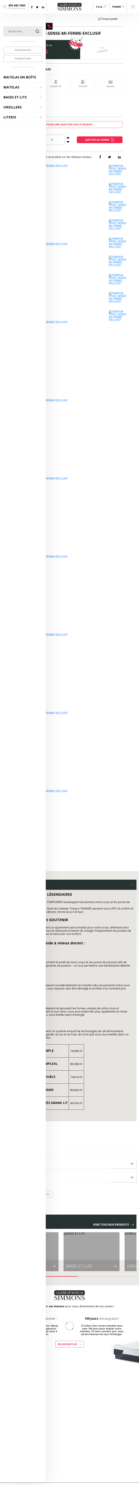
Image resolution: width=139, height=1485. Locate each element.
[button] (69, 885)
